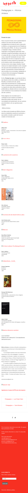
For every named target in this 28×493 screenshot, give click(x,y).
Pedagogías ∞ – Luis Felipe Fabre (14, 399)
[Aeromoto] (9, 3)
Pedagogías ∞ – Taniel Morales (14, 405)
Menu (23, 3)
